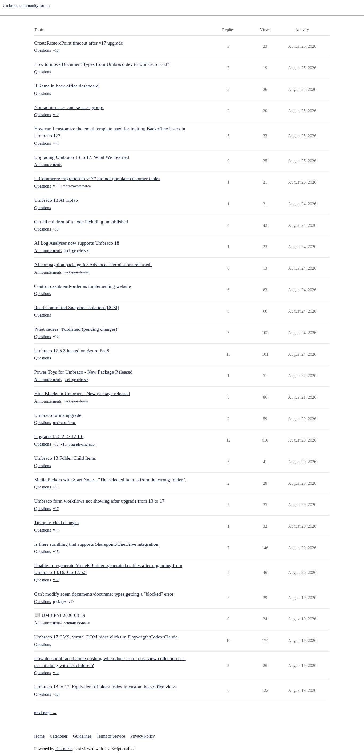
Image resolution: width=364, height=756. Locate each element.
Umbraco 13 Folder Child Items (65, 458)
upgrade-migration (82, 444)
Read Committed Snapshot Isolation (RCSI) (76, 307)
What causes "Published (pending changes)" (76, 329)
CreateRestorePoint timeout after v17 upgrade (78, 43)
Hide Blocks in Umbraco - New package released (82, 393)
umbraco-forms (64, 423)
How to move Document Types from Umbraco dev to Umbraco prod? (101, 64)
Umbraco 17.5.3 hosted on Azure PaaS (71, 350)
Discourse (63, 748)
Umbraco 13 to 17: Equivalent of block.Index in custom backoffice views (105, 686)
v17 (56, 50)
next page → (45, 712)
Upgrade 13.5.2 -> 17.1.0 (58, 436)
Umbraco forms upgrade (57, 415)
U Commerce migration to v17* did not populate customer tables (97, 178)
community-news (77, 623)
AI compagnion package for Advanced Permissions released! (93, 264)
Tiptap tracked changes (56, 522)
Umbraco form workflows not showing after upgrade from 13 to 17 (99, 501)
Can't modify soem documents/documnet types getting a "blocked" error (103, 594)
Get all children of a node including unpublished (81, 221)
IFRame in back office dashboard (66, 85)
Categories (59, 736)
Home (39, 736)
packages (59, 602)
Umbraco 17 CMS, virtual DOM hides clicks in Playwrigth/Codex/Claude (105, 637)
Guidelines (82, 736)
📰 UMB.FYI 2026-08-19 (59, 615)
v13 (63, 444)
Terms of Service (110, 736)
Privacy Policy (142, 736)
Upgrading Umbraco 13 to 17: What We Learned (81, 157)
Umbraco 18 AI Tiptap (56, 200)
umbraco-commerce (76, 186)
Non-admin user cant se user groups (69, 107)
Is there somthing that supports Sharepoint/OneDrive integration (96, 544)
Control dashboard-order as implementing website (82, 286)
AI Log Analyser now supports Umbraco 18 (76, 243)
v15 (56, 552)
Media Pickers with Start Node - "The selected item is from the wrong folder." (110, 479)
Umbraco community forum (26, 5)
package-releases (76, 251)
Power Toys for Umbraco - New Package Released (83, 372)
